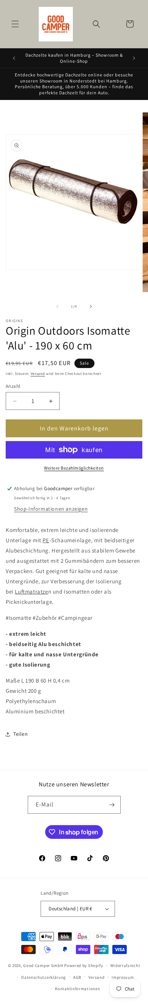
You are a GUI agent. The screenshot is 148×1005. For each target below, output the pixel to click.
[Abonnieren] (112, 805)
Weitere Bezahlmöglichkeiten (74, 468)
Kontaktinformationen (77, 988)
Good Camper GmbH (43, 965)
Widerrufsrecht (125, 965)
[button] (15, 24)
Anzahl (13, 386)
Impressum (123, 977)
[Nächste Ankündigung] (134, 58)
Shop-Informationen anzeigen (51, 508)
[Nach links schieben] (57, 306)
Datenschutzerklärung (43, 977)
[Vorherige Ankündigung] (14, 58)
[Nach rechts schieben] (90, 306)
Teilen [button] (20, 733)
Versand (38, 373)
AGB (77, 977)
